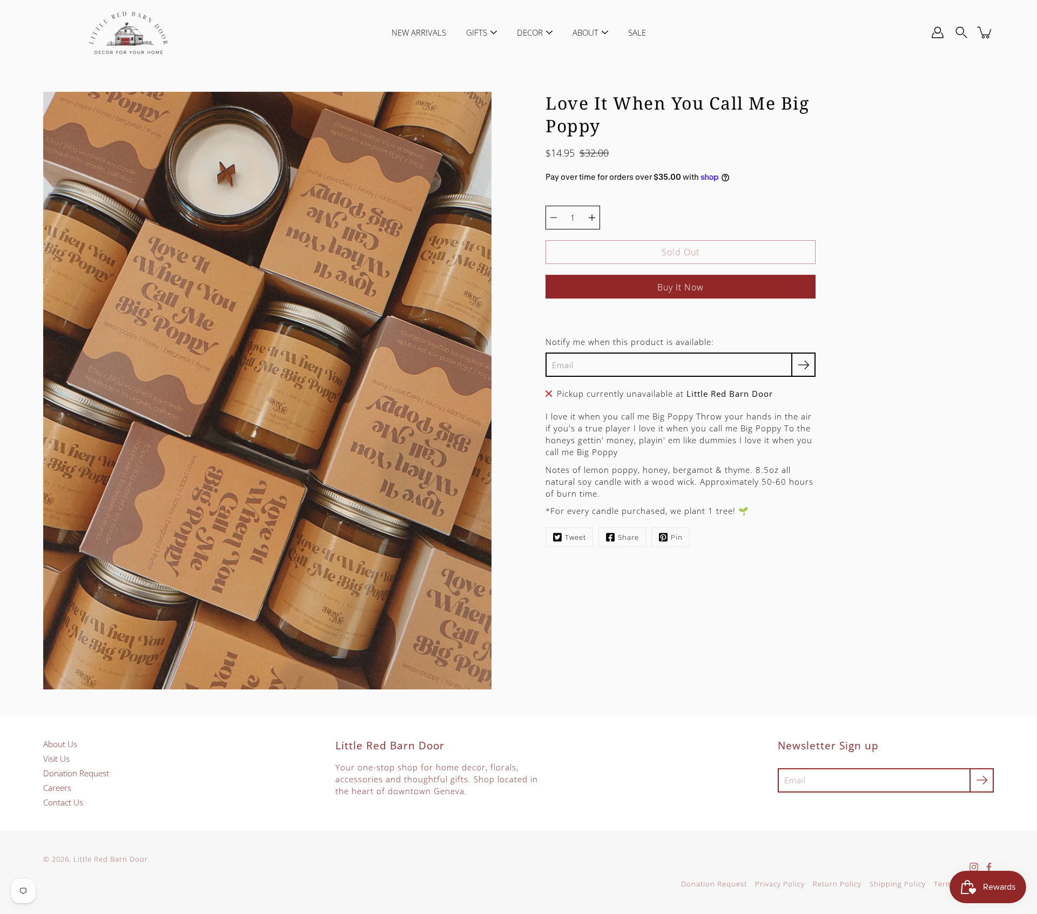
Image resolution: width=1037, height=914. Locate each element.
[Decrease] (554, 217)
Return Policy (837, 884)
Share (628, 537)
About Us (60, 744)
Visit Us (56, 758)
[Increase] (592, 217)
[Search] (961, 32)
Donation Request (76, 773)
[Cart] (985, 32)
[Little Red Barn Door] (128, 32)
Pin (677, 537)
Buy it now (680, 287)
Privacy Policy (780, 884)
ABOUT (585, 32)
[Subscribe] (803, 365)
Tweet (575, 537)
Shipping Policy (898, 884)
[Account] (937, 32)
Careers (57, 787)
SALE (637, 32)
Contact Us (63, 802)
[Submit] (981, 780)
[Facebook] (989, 867)
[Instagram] (974, 867)
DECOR (530, 32)
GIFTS (476, 32)
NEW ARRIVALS (419, 32)
